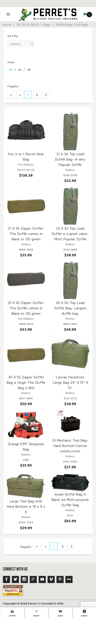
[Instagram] (24, 579)
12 (10, 69)
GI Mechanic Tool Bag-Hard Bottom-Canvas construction (70, 445)
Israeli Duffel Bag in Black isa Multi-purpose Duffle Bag (70, 499)
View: (11, 62)
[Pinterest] (60, 579)
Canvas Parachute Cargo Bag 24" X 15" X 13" (70, 382)
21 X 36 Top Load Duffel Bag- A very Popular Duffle (70, 159)
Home (7, 24)
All (29, 69)
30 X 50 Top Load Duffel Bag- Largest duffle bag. (70, 308)
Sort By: (13, 36)
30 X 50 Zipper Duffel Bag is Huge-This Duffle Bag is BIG (25, 382)
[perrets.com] (48, 14)
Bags (46, 24)
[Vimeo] (51, 579)
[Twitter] (15, 579)
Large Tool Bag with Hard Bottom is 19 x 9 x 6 (26, 506)
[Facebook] (6, 579)
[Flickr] (69, 579)
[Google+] (33, 579)
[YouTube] (42, 579)
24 (19, 69)
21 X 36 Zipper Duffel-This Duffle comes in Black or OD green (26, 233)
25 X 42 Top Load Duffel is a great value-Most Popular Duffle (70, 233)
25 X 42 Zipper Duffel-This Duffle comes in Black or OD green (26, 308)
